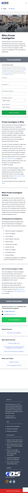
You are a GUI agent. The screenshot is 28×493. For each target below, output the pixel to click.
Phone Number (7, 91)
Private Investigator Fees (14, 343)
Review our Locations (12, 429)
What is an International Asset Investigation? (14, 351)
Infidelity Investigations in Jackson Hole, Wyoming (13, 458)
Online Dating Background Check (14, 365)
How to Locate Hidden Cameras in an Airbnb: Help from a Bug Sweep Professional (13, 452)
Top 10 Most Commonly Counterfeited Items (13, 463)
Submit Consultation (14, 113)
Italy (4, 9)
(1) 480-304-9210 (9, 311)
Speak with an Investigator (13, 491)
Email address (5, 84)
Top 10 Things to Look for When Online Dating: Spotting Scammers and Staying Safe (14, 347)
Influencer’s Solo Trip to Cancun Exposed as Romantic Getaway (15, 441)
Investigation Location (7, 98)
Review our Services (12, 431)
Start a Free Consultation (13, 426)
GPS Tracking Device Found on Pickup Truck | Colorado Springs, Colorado (15, 446)
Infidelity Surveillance (14, 362)
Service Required (6, 104)
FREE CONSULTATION (9, 158)
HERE (3, 183)
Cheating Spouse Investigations (14, 333)
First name (4, 77)
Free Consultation (14, 320)
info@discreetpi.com (8, 74)
